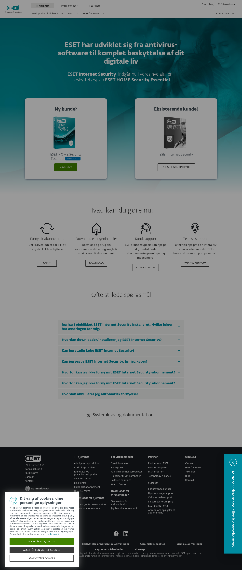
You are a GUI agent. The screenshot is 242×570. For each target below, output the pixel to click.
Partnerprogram (157, 467)
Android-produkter (84, 467)
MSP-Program (156, 471)
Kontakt (29, 480)
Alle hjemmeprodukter (87, 463)
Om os (189, 463)
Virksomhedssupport (160, 497)
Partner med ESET (158, 463)
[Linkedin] (126, 535)
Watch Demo (118, 484)
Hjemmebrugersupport (161, 493)
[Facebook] (116, 535)
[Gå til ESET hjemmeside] (13, 9)
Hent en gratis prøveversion (90, 504)
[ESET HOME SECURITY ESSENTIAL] (64, 150)
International (228, 4)
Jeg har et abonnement (87, 508)
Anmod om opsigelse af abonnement (161, 511)
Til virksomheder (68, 5)
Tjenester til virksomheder (126, 475)
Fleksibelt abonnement (87, 486)
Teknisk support (195, 263)
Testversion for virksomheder (119, 502)
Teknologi (190, 471)
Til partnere (93, 5)
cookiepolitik (53, 534)
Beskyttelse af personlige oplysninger (105, 543)
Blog (211, 4)
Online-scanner (82, 478)
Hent (70, 13)
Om (204, 4)
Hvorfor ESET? (91, 13)
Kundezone (222, 13)
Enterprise (117, 467)
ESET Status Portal (158, 505)
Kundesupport (145, 267)
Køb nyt (66, 167)
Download (96, 263)
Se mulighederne (176, 167)
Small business (119, 463)
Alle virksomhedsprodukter (126, 471)
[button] (233, 504)
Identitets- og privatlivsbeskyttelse (85, 473)
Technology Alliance (159, 475)
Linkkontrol (80, 482)
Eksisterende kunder (159, 488)
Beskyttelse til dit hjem (45, 13)
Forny (47, 263)
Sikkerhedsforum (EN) (160, 501)
